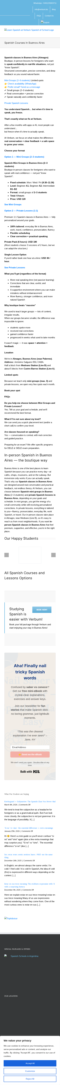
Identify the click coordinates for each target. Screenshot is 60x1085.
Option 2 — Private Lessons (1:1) (21, 210)
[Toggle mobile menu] (54, 33)
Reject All (30, 1079)
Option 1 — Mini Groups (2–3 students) (24, 157)
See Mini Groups (12, 204)
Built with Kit (30, 771)
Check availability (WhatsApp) (22, 83)
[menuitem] (45, 22)
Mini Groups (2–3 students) (17, 80)
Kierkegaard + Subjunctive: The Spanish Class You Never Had (30, 801)
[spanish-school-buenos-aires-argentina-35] (30, 555)
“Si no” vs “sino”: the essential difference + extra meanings (28, 828)
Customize (30, 1071)
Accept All (30, 1063)
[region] (30, 1060)
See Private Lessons (14, 267)
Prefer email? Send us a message (24, 87)
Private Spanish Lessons (16, 103)
